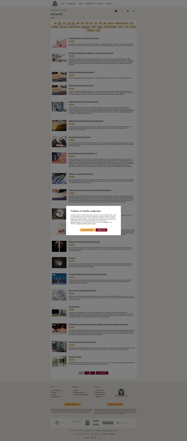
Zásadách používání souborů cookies (86, 223)
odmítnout (106, 222)
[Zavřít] (119, 207)
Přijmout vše (73, 219)
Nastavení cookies (75, 222)
